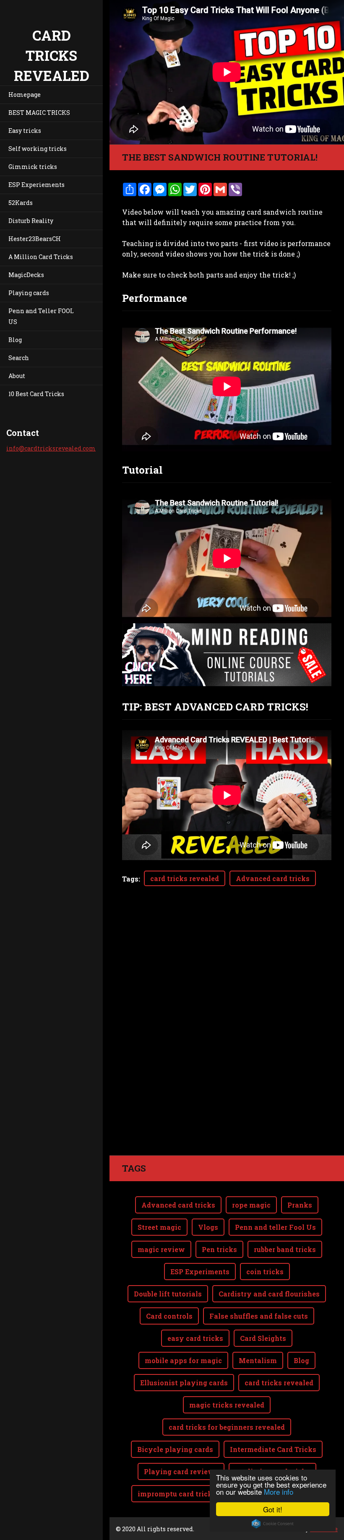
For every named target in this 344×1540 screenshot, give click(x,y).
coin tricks (265, 1271)
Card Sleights (263, 1338)
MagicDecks (26, 275)
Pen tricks (219, 1249)
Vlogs (208, 1227)
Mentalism (258, 1360)
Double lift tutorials (168, 1293)
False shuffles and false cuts (258, 1316)
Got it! (272, 1509)
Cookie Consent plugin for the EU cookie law (273, 1523)
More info (278, 1491)
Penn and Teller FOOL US (41, 316)
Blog (15, 340)
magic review (161, 1249)
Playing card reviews (181, 1471)
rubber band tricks (285, 1249)
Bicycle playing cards (175, 1449)
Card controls (169, 1316)
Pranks (299, 1204)
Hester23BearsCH (34, 239)
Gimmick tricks (32, 167)
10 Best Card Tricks (36, 394)
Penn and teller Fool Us (275, 1227)
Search (18, 358)
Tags (130, 878)
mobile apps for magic (183, 1360)
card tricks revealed (184, 878)
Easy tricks (24, 131)
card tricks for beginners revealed (227, 1427)
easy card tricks (195, 1338)
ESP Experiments (199, 1271)
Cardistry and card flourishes (269, 1293)
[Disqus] (226, 1037)
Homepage (24, 95)
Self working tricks (37, 149)
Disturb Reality (30, 221)
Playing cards (28, 293)
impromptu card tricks (177, 1493)
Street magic (159, 1227)
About (16, 376)
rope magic (251, 1204)
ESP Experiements (36, 185)
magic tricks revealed (226, 1404)
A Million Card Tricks (40, 257)
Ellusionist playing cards (184, 1382)
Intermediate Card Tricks (273, 1449)
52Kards (20, 203)
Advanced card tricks (273, 878)
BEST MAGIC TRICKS (39, 113)
